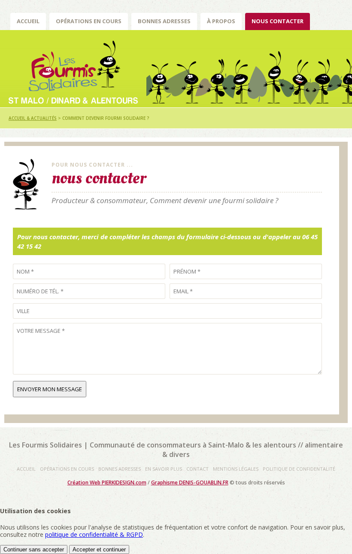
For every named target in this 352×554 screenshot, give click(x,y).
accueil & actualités (33, 118)
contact (197, 469)
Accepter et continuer (99, 549)
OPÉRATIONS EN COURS (88, 21)
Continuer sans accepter (33, 549)
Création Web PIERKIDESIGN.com (106, 482)
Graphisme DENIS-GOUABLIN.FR (189, 482)
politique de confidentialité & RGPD (94, 534)
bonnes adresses (119, 469)
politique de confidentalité (299, 469)
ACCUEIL (28, 21)
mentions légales (235, 469)
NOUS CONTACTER (277, 21)
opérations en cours (67, 469)
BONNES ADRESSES (164, 21)
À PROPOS (221, 21)
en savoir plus (163, 469)
